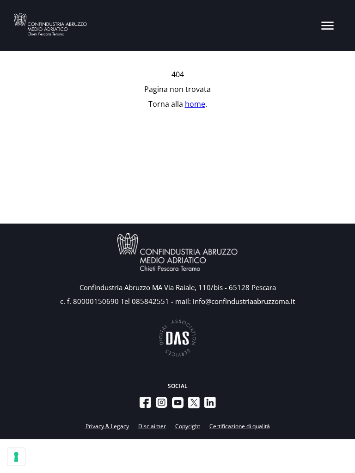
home (195, 104)
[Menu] (327, 25)
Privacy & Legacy (107, 426)
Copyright (187, 426)
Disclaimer (152, 426)
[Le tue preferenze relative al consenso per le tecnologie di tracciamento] (16, 457)
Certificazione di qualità (239, 426)
